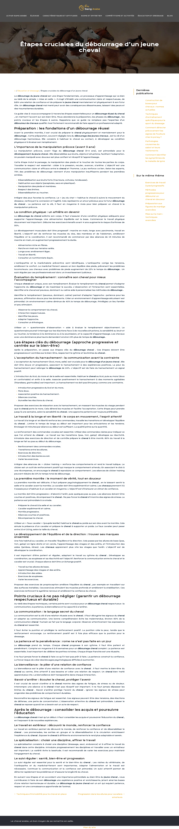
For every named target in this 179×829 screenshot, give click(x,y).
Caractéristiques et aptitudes (60, 16)
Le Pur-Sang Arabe (16, 16)
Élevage (34, 16)
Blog (170, 16)
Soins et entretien (91, 16)
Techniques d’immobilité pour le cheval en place (41, 794)
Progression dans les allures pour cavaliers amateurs (100, 795)
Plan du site (89, 827)
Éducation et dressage (151, 16)
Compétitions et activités (119, 16)
